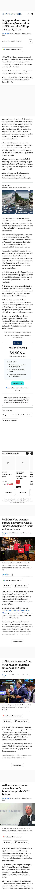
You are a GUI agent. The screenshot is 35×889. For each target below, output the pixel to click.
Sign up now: (5, 33)
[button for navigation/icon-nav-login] (28, 14)
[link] (11, 14)
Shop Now (8, 492)
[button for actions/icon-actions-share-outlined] (31, 41)
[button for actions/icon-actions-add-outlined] (12, 574)
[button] (28, 14)
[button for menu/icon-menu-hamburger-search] (32, 14)
